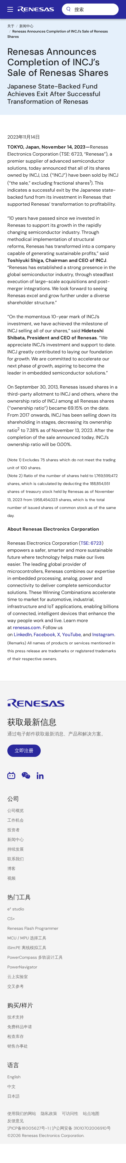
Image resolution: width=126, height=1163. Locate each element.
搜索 (90, 9)
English (14, 1076)
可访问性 (70, 1113)
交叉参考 (15, 986)
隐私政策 (49, 1113)
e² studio (15, 909)
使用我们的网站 (21, 1113)
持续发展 (15, 849)
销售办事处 (17, 1046)
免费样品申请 (19, 1026)
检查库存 (15, 1036)
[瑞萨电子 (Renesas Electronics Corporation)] (36, 9)
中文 (11, 1086)
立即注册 (24, 750)
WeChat (26, 775)
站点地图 (91, 1113)
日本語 (13, 1096)
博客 (11, 868)
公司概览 (15, 810)
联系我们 (15, 858)
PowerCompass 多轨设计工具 (35, 957)
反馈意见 (15, 1120)
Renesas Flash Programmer (32, 928)
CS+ (11, 918)
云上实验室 (17, 976)
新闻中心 (26, 26)
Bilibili (11, 775)
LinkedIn (40, 775)
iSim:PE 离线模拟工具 (26, 947)
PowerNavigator (22, 967)
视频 (11, 878)
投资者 (13, 829)
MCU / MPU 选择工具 (26, 938)
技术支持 (15, 1017)
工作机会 (15, 820)
